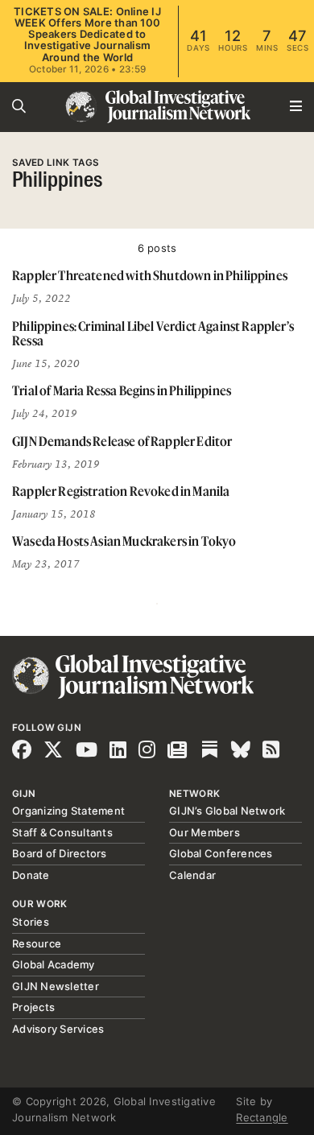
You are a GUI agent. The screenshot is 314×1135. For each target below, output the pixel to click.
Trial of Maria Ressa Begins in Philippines (121, 390)
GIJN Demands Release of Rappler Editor (122, 441)
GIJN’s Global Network (227, 810)
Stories (30, 921)
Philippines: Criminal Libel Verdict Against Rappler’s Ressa (153, 333)
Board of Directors (59, 853)
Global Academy (53, 964)
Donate (31, 875)
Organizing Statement (68, 810)
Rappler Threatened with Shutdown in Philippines (149, 275)
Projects (33, 1007)
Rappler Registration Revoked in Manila (120, 491)
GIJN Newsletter (55, 986)
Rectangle (261, 1117)
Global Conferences (221, 853)
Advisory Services (58, 1028)
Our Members (204, 832)
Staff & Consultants (62, 832)
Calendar (192, 875)
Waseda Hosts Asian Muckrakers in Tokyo (124, 541)
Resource (36, 943)
